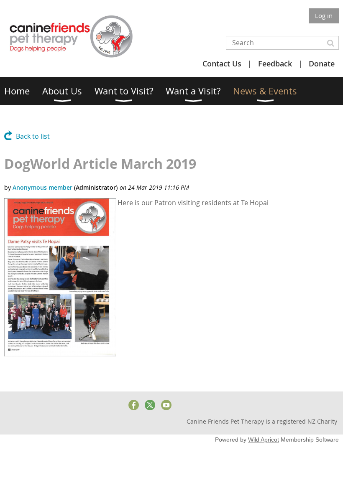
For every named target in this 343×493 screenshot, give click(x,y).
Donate (322, 63)
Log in (324, 15)
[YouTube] (166, 405)
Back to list (33, 136)
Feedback (275, 63)
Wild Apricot (263, 439)
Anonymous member (42, 187)
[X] (150, 405)
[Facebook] (133, 405)
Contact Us (221, 63)
